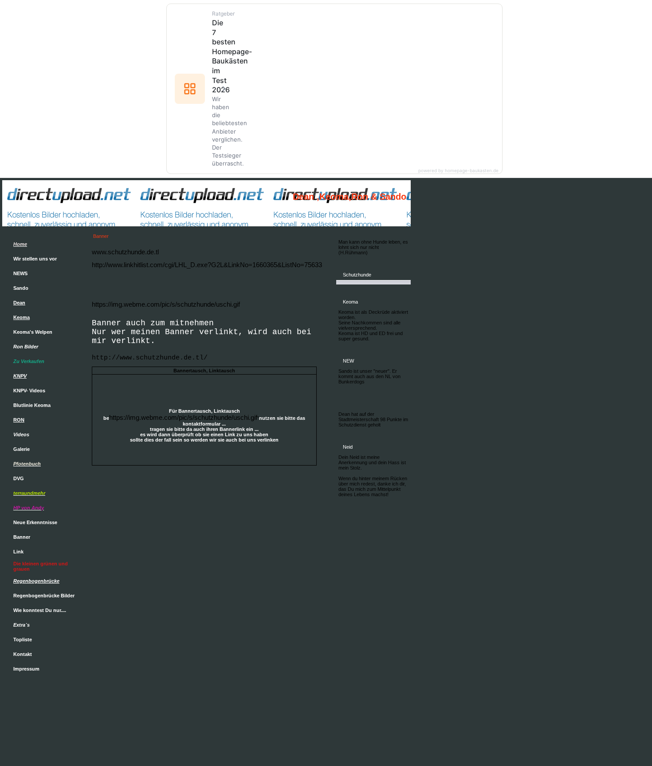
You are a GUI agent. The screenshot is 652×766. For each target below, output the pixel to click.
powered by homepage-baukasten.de (458, 170)
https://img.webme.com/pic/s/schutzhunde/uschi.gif (166, 304)
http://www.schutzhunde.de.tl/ (150, 358)
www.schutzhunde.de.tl (125, 252)
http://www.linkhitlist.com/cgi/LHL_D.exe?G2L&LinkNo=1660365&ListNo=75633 (207, 264)
